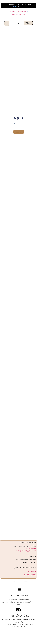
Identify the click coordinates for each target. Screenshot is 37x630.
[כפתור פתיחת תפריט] (18, 23)
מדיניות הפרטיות (18, 595)
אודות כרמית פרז (30, 571)
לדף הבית (18, 132)
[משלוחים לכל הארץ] (18, 609)
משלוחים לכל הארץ (18, 615)
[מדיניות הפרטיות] (18, 589)
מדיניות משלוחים (30, 575)
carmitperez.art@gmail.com (26, 551)
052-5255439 (31, 548)
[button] (6, 23)
